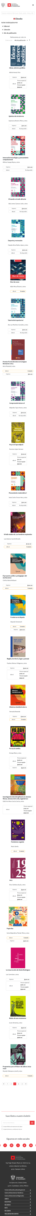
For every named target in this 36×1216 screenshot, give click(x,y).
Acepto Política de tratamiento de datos (12, 1126)
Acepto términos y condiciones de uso (12, 1129)
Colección (7, 30)
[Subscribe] (32, 1123)
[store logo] (10, 5)
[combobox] (18, 13)
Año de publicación (10, 33)
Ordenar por (8, 40)
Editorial (7, 26)
